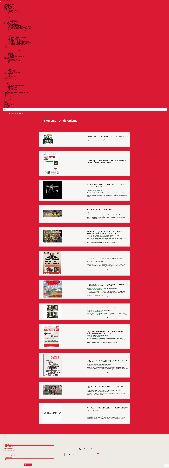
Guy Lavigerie (89, 310)
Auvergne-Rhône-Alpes (113, 288)
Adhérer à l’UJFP (8, 444)
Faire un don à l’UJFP (9, 446)
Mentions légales (8, 457)
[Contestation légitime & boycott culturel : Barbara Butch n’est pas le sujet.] (107, 197)
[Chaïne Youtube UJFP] (69, 454)
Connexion (7, 459)
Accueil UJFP (11, 113)
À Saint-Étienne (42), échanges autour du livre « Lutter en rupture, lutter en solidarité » (107, 361)
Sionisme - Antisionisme (102, 140)
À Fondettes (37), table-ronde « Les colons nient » (105, 136)
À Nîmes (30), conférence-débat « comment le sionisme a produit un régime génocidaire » (107, 161)
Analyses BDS (97, 188)
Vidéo (111, 236)
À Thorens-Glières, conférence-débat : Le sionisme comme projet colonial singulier (106, 285)
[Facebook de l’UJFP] (62, 454)
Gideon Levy (89, 413)
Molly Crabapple (90, 261)
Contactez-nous (8, 453)
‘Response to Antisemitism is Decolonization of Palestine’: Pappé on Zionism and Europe (104, 232)
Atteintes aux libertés (96, 390)
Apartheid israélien (96, 391)
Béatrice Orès (100, 288)
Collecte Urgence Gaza (9, 448)
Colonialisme (95, 140)
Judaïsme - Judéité (96, 236)
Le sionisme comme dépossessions (99, 209)
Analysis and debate (100, 235)
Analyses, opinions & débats (106, 188)
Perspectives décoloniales (114, 235)
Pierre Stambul (89, 211)
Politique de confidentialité (10, 455)
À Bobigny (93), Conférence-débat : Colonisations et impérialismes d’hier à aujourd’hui (106, 332)
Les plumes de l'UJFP (101, 310)
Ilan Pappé (89, 235)
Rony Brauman (94, 288)
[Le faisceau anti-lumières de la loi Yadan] (107, 317)
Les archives (28, 464)
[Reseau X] (66, 454)
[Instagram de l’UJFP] (73, 454)
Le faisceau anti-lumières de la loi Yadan (102, 308)
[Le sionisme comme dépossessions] (107, 220)
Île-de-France (100, 261)
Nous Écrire (81, 461)
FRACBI (88, 188)
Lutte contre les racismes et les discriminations (114, 390)
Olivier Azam (89, 288)
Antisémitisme (106, 235)
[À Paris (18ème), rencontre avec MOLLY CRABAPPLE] (107, 269)
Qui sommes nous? (9, 452)
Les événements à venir (10, 450)
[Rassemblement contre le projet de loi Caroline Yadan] (107, 395)
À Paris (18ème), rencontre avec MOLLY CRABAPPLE (105, 258)
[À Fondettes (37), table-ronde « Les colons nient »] (107, 144)
